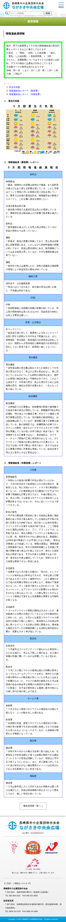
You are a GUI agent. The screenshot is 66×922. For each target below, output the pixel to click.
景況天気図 (14, 87)
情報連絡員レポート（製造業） (24, 90)
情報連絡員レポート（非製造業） (25, 94)
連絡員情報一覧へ (33, 806)
